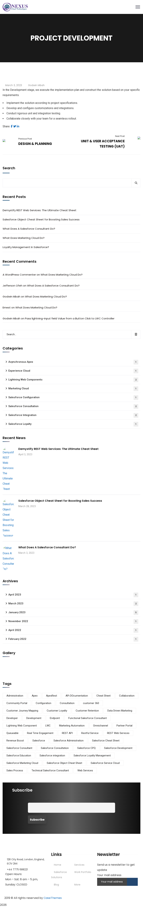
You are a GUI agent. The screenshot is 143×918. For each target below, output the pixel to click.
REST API (67, 733)
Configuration (43, 703)
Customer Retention (87, 710)
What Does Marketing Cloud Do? (23, 238)
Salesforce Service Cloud (105, 763)
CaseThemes (53, 898)
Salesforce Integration (72, 415)
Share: (6, 126)
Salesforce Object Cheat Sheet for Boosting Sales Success (41, 219)
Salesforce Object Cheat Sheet (64, 763)
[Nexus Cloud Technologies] (15, 6)
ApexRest (51, 695)
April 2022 (72, 630)
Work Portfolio (82, 872)
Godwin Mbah (36, 85)
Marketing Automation (72, 725)
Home (57, 865)
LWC (48, 725)
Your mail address (109, 875)
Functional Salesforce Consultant (87, 718)
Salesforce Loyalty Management (92, 755)
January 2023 (72, 612)
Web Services (85, 770)
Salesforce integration (52, 755)
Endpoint (55, 718)
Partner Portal (124, 725)
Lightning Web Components (72, 379)
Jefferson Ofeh (12, 285)
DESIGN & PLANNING (35, 143)
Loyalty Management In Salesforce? (26, 247)
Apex (34, 695)
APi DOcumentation (77, 695)
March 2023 (72, 603)
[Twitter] (14, 126)
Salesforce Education (18, 755)
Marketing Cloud (72, 388)
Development (33, 718)
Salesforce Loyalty (72, 424)
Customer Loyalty (57, 710)
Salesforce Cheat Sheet (105, 740)
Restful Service (90, 733)
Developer (12, 718)
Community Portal (16, 703)
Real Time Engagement (40, 733)
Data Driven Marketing (119, 710)
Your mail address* (39, 800)
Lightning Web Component (21, 725)
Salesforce (38, 740)
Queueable (12, 733)
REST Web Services (118, 733)
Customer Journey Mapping (22, 710)
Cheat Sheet (103, 695)
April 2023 (72, 594)
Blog (56, 884)
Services (79, 865)
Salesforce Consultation (72, 406)
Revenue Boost (15, 740)
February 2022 (72, 639)
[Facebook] (12, 126)
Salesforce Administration (69, 740)
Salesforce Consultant (19, 748)
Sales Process (14, 770)
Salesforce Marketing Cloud (22, 763)
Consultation (67, 703)
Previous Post (25, 138)
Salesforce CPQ (86, 748)
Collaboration (126, 695)
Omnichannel (100, 725)
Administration (14, 695)
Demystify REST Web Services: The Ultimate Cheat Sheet (39, 210)
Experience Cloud (72, 370)
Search (9, 168)
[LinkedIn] (18, 126)
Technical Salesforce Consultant (50, 770)
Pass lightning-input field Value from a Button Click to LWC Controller (69, 318)
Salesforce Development (118, 748)
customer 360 (91, 703)
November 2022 (72, 621)
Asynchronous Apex (72, 361)
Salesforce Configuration (72, 397)
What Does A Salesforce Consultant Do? (29, 229)
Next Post (120, 136)
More (77, 884)
